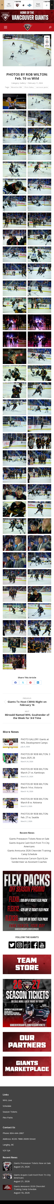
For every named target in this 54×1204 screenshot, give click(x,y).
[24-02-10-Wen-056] (39, 560)
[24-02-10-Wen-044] (39, 458)
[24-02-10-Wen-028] (39, 322)
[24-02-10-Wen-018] (39, 237)
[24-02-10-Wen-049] (14, 509)
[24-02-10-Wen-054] (39, 543)
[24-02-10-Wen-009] (14, 169)
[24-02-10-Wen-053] (14, 543)
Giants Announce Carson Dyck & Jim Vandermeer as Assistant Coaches (29, 860)
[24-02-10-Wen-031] (14, 356)
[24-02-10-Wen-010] (39, 169)
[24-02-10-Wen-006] (39, 135)
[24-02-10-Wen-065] (14, 645)
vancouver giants (42, 87)
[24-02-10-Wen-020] (39, 254)
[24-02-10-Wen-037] (14, 407)
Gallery (8, 37)
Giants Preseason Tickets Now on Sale (29, 838)
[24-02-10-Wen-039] (14, 424)
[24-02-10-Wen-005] (14, 135)
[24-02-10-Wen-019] (14, 254)
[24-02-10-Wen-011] (14, 186)
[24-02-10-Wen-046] (39, 475)
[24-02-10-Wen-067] (14, 662)
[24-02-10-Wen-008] (39, 152)
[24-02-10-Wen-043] (14, 458)
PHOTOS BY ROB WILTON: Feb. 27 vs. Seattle (34, 815)
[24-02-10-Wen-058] (39, 577)
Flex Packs (8, 1117)
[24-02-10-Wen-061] (14, 611)
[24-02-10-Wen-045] (14, 475)
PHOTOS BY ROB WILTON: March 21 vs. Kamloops (34, 771)
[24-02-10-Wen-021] (14, 271)
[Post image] (10, 743)
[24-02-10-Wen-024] (39, 288)
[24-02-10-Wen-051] (14, 526)
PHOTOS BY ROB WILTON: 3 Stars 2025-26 (35, 756)
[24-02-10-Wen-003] (39, 101)
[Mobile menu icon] (5, 27)
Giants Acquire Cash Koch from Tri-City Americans (29, 844)
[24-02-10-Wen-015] (14, 220)
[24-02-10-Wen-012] (39, 186)
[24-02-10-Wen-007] (14, 152)
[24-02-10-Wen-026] (39, 305)
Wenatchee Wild (16, 87)
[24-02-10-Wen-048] (39, 492)
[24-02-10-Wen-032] (39, 356)
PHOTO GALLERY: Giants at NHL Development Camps (35, 741)
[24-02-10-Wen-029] (14, 339)
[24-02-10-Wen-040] (39, 424)
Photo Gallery (29, 87)
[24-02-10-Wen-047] (14, 492)
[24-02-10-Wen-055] (14, 560)
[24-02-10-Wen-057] (14, 577)
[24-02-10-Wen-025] (14, 305)
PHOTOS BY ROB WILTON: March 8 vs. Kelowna (34, 800)
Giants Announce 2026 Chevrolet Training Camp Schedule (29, 852)
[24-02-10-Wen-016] (39, 220)
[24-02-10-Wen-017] (14, 237)
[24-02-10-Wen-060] (39, 594)
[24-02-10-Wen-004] (39, 118)
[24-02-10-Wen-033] (14, 373)
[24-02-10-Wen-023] (14, 288)
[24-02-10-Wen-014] (39, 203)
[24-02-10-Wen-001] (14, 101)
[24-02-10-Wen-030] (39, 339)
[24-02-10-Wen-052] (39, 526)
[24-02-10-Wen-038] (39, 407)
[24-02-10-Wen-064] (39, 628)
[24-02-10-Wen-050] (39, 509)
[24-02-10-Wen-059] (14, 594)
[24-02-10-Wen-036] (39, 390)
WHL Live (7, 1100)
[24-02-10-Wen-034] (39, 373)
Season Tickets (10, 1111)
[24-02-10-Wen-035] (14, 390)
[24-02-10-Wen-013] (14, 203)
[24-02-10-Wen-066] (39, 645)
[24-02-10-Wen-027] (14, 322)
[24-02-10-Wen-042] (39, 441)
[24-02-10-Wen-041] (14, 441)
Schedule (7, 1106)
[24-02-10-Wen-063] (14, 628)
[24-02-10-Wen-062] (39, 611)
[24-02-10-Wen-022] (39, 271)
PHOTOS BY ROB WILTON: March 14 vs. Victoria (34, 786)
